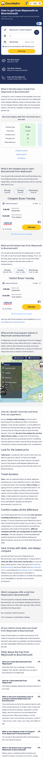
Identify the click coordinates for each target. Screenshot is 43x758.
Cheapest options (21, 151)
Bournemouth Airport (25, 570)
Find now (31, 227)
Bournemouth (35, 358)
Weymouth (19, 358)
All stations (21, 158)
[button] (40, 394)
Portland (35, 564)
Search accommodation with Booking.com (19, 46)
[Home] (12, 3)
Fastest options (21, 154)
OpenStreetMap (32, 401)
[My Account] (26, 3)
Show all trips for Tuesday (22, 234)
